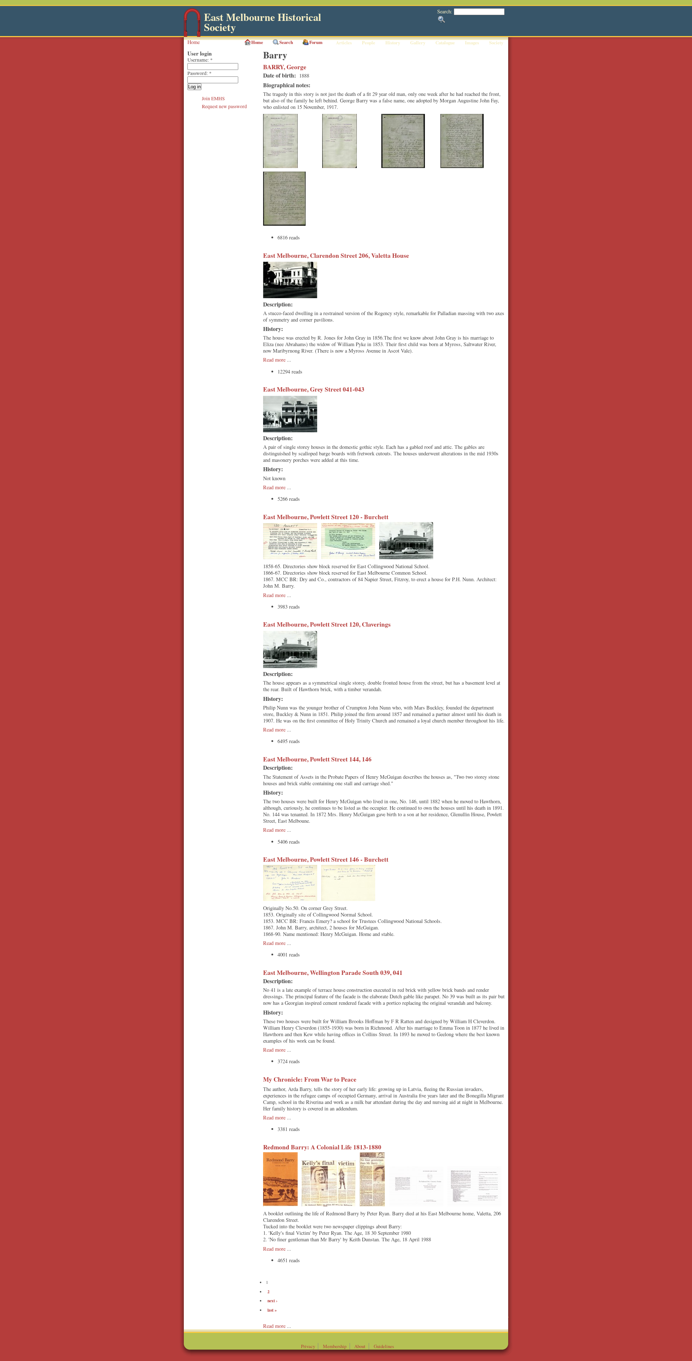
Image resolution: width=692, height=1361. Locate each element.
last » (272, 1310)
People (368, 42)
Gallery (417, 42)
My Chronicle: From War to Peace (309, 1079)
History (392, 42)
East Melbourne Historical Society (262, 22)
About (359, 1346)
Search (286, 42)
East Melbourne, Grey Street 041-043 (313, 389)
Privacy (308, 1346)
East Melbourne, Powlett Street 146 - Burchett (326, 859)
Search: (445, 11)
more (281, 1325)
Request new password (224, 106)
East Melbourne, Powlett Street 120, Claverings (327, 624)
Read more (274, 359)
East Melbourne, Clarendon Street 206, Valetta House (336, 255)
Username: (200, 60)
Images (472, 42)
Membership (334, 1346)
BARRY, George (284, 66)
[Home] (192, 35)
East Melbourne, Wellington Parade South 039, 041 (333, 972)
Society (496, 42)
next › (272, 1301)
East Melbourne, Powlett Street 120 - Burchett (326, 516)
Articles (344, 42)
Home (193, 42)
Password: (199, 73)
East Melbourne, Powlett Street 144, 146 (317, 759)
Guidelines (384, 1346)
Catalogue (445, 42)
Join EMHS (213, 98)
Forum (316, 42)
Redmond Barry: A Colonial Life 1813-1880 (322, 1147)
